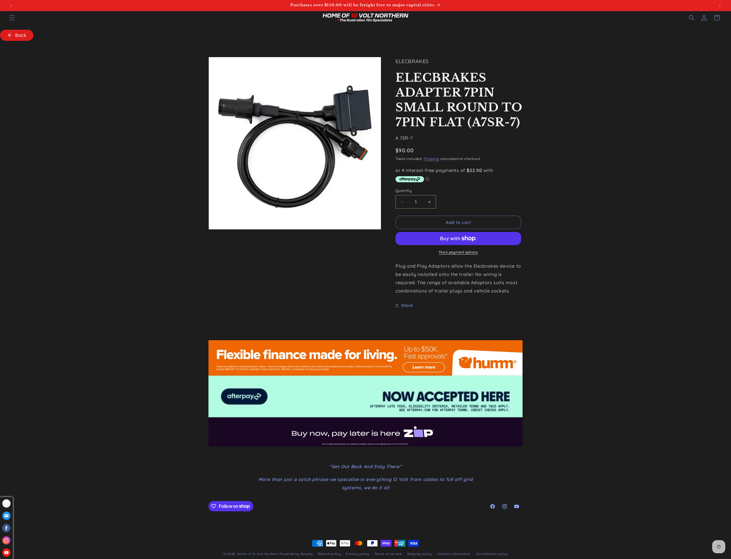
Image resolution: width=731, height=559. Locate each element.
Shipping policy (419, 554)
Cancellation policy (492, 554)
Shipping (431, 159)
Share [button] (407, 305)
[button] (12, 17)
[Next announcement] (720, 5)
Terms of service (388, 554)
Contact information (454, 554)
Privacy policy (357, 554)
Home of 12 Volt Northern (258, 554)
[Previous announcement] (11, 5)
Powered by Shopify (296, 554)
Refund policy (329, 554)
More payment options (458, 252)
